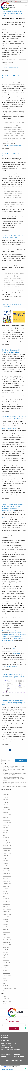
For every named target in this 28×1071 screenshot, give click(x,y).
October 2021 (6, 942)
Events (4, 978)
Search (10, 1)
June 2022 (5, 922)
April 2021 (5, 957)
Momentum (6, 991)
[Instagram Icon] (12, 1040)
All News (5, 970)
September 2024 (7, 853)
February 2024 (6, 871)
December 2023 (7, 876)
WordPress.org (6, 1004)
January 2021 (6, 965)
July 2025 (5, 827)
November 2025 (7, 817)
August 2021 (6, 947)
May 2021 (5, 955)
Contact (5, 1038)
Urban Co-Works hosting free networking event (14, 786)
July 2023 (5, 889)
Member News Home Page (9, 988)
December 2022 (7, 906)
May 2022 (5, 924)
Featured (5, 980)
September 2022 (7, 914)
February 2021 (6, 962)
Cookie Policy (19, 1060)
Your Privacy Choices (12, 1066)
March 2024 (6, 868)
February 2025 (6, 840)
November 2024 (7, 848)
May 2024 (5, 863)
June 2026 (5, 799)
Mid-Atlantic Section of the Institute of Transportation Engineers (14, 636)
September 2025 (7, 822)
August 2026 (6, 794)
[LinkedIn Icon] (9, 1040)
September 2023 (7, 883)
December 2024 (7, 845)
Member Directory (6, 1054)
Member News (6, 985)
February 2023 (6, 901)
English (19, 1)
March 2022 (6, 929)
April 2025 (5, 835)
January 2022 (6, 934)
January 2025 (6, 843)
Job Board (3, 1056)
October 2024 (6, 850)
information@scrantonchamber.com (10, 1049)
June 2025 (5, 830)
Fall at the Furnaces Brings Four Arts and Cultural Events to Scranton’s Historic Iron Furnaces (13, 778)
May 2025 (5, 832)
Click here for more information (10, 67)
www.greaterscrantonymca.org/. (14, 145)
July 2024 (5, 858)
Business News (6, 973)
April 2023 (5, 896)
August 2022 (6, 917)
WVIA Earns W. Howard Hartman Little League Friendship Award (14, 783)
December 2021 (7, 937)
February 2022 (6, 932)
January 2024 (6, 873)
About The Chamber (19, 1056)
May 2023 (5, 894)
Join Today (6, 1035)
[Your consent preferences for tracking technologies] (25, 1068)
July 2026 (5, 797)
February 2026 (6, 810)
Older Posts (14, 750)
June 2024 (5, 860)
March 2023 (6, 899)
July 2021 (5, 950)
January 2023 (6, 904)
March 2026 (6, 807)
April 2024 (5, 866)
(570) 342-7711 (9, 1047)
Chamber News (7, 975)
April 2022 (5, 927)
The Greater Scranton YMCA (9, 428)
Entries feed (6, 998)
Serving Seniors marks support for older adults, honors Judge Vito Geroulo (14, 774)
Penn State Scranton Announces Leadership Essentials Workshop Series (12, 13)
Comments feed (7, 1001)
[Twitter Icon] (4, 1040)
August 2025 (6, 825)
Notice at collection (7, 1069)
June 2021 (5, 952)
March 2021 (6, 960)
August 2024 (6, 855)
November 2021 (7, 939)
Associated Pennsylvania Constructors (11, 631)
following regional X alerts (10, 666)
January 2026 (6, 812)
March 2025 (6, 838)
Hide (4, 983)
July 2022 (5, 919)
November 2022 (7, 909)
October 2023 (6, 881)
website (14, 648)
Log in (4, 996)
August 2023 (6, 886)
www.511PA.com (17, 653)
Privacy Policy (9, 1060)
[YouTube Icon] (7, 1040)
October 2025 (6, 820)
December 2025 (7, 815)
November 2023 (7, 878)
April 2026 (5, 804)
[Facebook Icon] (2, 1040)
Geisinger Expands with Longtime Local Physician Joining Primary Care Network (14, 703)
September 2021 (7, 945)
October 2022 (6, 911)
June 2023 (5, 891)
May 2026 (5, 802)
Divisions (16, 1052)
